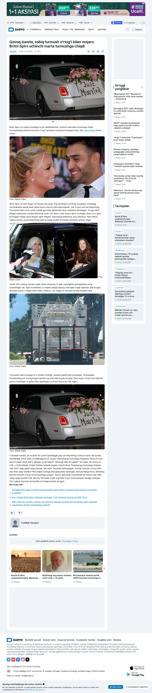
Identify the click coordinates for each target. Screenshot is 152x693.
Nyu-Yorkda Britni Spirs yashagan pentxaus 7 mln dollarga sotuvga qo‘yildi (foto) (49, 497)
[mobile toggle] (28, 29)
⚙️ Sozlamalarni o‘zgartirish (137, 687)
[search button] (127, 29)
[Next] (104, 568)
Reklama (117, 640)
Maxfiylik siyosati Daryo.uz (35, 690)
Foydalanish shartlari (85, 640)
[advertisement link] (116, 22)
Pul (71, 29)
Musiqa (13, 51)
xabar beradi (89, 130)
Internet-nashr (49, 640)
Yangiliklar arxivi (104, 640)
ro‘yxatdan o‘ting (69, 541)
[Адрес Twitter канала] (27, 659)
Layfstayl (101, 29)
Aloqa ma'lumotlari (66, 640)
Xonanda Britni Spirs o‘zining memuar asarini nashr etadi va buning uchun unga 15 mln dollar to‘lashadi (54, 491)
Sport (91, 29)
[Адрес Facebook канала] (18, 659)
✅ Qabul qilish (116, 687)
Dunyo (66, 29)
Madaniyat (80, 29)
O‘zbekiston (35, 29)
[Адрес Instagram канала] (23, 659)
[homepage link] (17, 30)
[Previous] (10, 568)
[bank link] (35, 22)
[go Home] (15, 640)
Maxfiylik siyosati (33, 640)
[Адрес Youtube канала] (13, 659)
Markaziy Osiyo (52, 29)
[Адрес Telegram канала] (9, 659)
